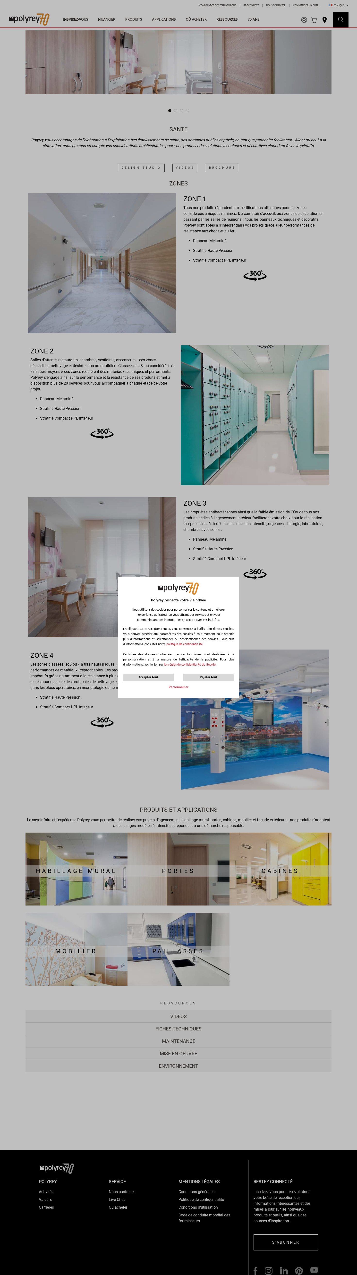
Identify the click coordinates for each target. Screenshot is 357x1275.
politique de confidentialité (184, 644)
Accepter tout (148, 677)
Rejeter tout (208, 677)
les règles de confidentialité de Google (189, 665)
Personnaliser (178, 687)
